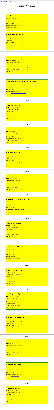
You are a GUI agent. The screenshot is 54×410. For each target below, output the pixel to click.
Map (12, 47)
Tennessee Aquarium (14, 352)
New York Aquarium (14, 281)
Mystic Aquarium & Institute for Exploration (18, 93)
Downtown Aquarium (15, 69)
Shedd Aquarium (14, 163)
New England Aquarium (15, 258)
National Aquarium (14, 234)
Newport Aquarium (14, 187)
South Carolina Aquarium (15, 328)
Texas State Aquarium (15, 376)
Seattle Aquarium (14, 399)
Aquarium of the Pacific (15, 27)
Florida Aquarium (14, 116)
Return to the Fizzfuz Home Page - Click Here (8, 1)
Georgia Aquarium (14, 140)
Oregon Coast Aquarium (15, 305)
